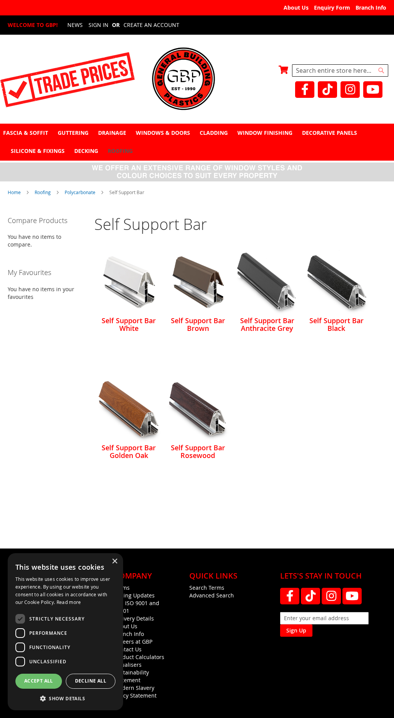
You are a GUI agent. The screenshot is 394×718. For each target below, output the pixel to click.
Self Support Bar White (129, 324)
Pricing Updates (134, 595)
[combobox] (340, 70)
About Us (296, 7)
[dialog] (65, 631)
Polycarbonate (81, 192)
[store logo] (197, 79)
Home (15, 192)
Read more (69, 602)
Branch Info (371, 7)
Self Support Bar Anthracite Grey (267, 324)
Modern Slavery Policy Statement (135, 691)
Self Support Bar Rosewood (198, 451)
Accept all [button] (38, 681)
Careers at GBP (133, 641)
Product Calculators (139, 657)
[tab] (197, 142)
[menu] (197, 142)
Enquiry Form (332, 7)
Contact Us (128, 649)
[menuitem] (26, 133)
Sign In (98, 25)
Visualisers (128, 664)
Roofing (43, 192)
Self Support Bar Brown (198, 324)
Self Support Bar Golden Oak (129, 451)
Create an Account (151, 25)
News (75, 25)
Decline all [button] (90, 681)
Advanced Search (211, 595)
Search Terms (206, 587)
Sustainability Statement (131, 676)
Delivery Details (134, 618)
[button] (65, 698)
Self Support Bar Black (336, 324)
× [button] (114, 561)
